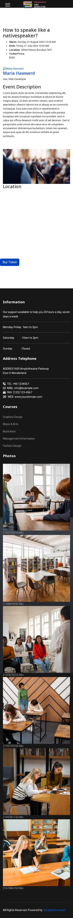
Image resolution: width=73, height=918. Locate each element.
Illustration (9, 431)
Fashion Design (12, 445)
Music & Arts (10, 424)
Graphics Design (13, 416)
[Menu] (7, 5)
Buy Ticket (10, 262)
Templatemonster (54, 910)
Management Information (19, 438)
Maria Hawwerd (19, 73)
